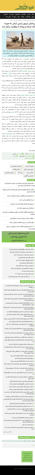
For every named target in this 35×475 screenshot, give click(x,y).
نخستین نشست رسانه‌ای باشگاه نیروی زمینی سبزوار (22, 361)
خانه (33, 14)
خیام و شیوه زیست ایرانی (27, 425)
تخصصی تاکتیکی (28, 176)
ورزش (32, 17)
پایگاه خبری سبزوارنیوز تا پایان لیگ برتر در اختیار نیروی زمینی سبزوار (18, 319)
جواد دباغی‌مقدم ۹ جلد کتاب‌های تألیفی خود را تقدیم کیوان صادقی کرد (19, 341)
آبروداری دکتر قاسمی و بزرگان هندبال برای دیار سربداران (21, 389)
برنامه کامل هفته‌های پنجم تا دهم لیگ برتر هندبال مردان (21, 321)
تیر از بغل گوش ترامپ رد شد (26, 200)
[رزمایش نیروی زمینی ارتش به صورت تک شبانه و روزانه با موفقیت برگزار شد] (20, 49)
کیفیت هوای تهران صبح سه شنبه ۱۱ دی (24, 260)
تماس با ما (8, 17)
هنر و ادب (11, 14)
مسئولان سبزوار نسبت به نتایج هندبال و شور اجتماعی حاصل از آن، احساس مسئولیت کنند (19, 333)
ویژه (18, 17)
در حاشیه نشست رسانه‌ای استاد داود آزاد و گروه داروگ (21, 252)
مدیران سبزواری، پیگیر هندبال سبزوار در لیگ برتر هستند (21, 387)
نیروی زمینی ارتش (28, 169)
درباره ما (14, 17)
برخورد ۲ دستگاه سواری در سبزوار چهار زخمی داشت (22, 268)
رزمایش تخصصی (9, 172)
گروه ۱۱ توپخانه (7, 73)
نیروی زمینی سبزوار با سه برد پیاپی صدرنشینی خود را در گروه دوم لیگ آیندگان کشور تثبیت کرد (18, 308)
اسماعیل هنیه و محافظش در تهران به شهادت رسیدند (20, 196)
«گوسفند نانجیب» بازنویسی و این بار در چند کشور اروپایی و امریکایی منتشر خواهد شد (20, 410)
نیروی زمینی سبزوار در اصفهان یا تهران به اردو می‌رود (22, 356)
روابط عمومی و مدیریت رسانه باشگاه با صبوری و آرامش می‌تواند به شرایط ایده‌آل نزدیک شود (19, 329)
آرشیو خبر (31, 468)
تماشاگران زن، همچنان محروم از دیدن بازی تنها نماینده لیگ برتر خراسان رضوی (20, 377)
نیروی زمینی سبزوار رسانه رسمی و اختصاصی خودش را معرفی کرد (19, 396)
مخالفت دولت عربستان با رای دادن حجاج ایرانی (22, 218)
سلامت (22, 17)
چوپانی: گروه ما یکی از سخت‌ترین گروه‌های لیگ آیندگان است (20, 312)
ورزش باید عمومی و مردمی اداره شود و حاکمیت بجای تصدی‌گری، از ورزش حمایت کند (19, 348)
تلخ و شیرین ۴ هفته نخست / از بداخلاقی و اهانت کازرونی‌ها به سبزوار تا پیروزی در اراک (20, 352)
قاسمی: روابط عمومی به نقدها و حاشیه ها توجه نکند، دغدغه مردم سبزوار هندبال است (19, 393)
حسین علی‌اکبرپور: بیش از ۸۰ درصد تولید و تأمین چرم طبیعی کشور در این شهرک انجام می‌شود (19, 421)
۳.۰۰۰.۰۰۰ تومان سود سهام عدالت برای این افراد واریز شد (20, 277)
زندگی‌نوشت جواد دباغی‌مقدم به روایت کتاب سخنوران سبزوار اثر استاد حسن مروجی (19, 369)
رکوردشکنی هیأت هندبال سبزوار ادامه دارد (24, 358)
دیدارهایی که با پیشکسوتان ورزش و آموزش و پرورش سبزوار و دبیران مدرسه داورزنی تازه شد (19, 299)
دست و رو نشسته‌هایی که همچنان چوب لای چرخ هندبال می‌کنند (19, 406)
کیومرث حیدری (29, 166)
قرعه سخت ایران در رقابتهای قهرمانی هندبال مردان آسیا (21, 249)
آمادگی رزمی (15, 112)
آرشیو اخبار (6, 432)
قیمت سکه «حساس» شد (27, 271)
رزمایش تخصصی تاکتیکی (25, 71)
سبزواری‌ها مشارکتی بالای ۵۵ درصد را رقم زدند (22, 204)
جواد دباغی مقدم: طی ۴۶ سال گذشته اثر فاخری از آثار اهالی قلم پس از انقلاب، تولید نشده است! (19, 400)
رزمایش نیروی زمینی (16, 166)
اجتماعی (5, 14)
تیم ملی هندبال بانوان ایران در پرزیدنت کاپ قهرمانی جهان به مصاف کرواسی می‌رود (19, 291)
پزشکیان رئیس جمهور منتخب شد (25, 208)
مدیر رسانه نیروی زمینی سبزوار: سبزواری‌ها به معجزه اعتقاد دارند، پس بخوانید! (19, 286)
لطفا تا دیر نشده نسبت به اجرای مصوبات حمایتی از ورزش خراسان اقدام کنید (19, 414)
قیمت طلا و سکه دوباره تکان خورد (25, 258)
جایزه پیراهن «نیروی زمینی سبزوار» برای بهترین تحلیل (21, 381)
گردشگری (17, 14)
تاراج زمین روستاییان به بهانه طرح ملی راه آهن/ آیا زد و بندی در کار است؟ (19, 428)
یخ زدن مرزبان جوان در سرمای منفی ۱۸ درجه (23, 255)
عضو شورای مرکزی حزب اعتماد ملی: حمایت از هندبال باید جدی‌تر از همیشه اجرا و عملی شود (20, 184)
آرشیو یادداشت (23, 468)
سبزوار (16, 468)
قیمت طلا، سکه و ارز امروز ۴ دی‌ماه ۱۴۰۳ (24, 274)
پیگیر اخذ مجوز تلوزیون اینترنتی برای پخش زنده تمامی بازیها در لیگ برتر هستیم (19, 364)
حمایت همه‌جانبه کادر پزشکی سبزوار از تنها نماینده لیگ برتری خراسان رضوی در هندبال (20, 315)
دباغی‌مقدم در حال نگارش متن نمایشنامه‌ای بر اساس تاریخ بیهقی (19, 337)
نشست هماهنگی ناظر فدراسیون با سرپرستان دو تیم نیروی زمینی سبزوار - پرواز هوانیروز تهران (20, 304)
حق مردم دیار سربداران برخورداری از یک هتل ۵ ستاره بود (21, 344)
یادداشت (27, 17)
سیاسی (29, 14)
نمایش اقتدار (16, 169)
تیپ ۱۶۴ (20, 172)
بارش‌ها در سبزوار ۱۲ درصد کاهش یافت (24, 266)
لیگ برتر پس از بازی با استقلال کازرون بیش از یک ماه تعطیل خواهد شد (19, 373)
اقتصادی (23, 14)
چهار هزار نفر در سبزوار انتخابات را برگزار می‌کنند (21, 222)
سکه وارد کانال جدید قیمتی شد (26, 263)
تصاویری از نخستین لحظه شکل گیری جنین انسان (22, 418)
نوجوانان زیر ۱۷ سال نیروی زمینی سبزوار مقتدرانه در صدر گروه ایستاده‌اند (20, 325)
